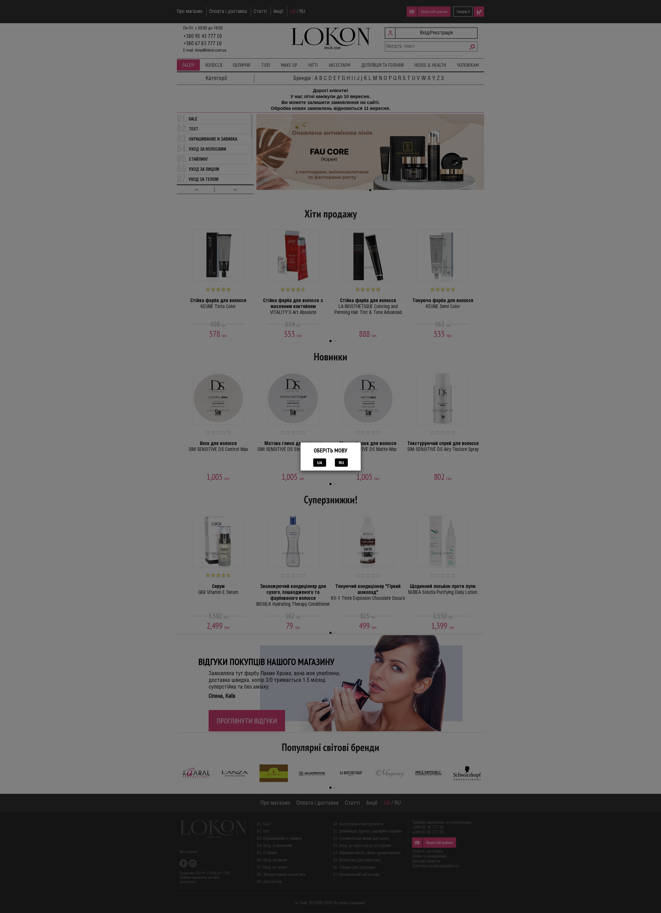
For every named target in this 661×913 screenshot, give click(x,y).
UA (319, 462)
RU (341, 462)
